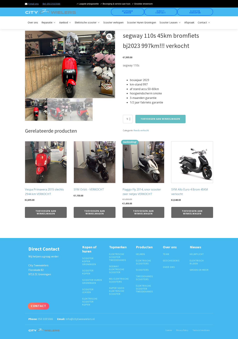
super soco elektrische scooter (116, 291)
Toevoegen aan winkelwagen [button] (46, 212)
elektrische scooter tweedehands (117, 257)
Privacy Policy (182, 330)
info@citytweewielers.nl (80, 319)
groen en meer (199, 269)
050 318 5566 (45, 319)
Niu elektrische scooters (119, 280)
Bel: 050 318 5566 (51, 3)
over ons (169, 267)
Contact (202, 22)
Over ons (33, 22)
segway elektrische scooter (116, 269)
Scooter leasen (88, 291)
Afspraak (189, 22)
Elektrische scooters (143, 262)
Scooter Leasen (169, 22)
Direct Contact (160, 12)
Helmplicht (197, 254)
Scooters (142, 269)
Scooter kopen (88, 272)
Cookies (168, 330)
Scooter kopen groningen (89, 261)
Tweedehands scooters (144, 278)
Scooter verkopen (195, 12)
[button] (109, 36)
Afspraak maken (127, 12)
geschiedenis (171, 260)
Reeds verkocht (141, 130)
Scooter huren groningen (92, 281)
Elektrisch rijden (197, 262)
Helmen (140, 254)
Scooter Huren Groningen (141, 22)
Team (166, 254)
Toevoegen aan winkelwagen (160, 118)
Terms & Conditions (201, 330)
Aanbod (63, 22)
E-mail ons (33, 3)
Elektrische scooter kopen (90, 301)
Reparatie (46, 22)
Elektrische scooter (86, 22)
